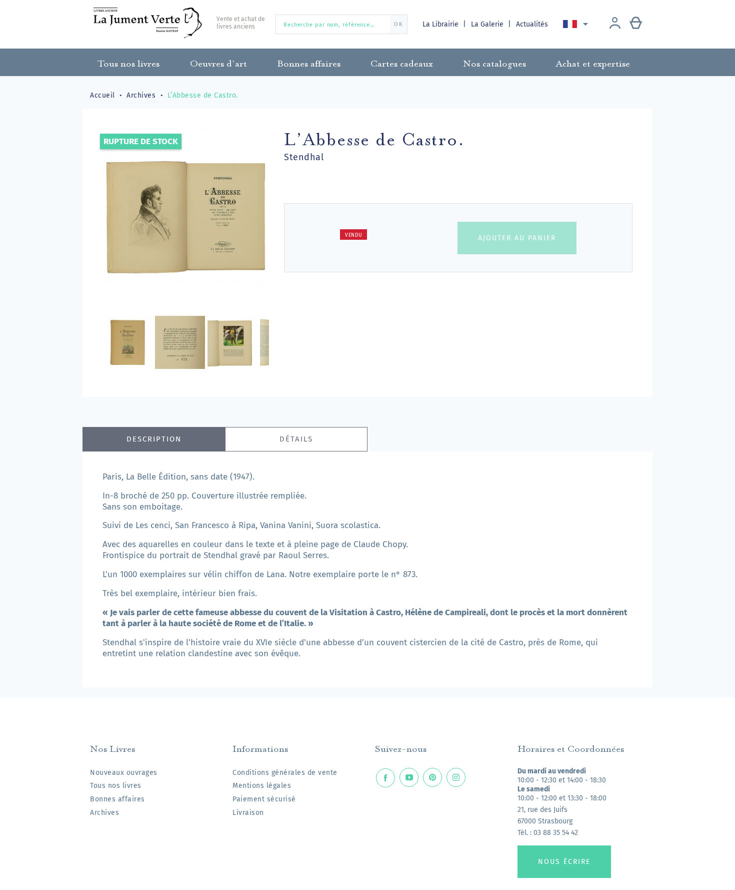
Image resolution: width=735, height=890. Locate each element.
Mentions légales (261, 785)
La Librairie (441, 24)
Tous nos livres (116, 785)
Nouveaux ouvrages (124, 772)
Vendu (353, 235)
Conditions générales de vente (285, 772)
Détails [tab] (296, 438)
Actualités (532, 24)
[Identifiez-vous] (615, 24)
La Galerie (488, 24)
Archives (104, 812)
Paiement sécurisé (264, 799)
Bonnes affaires (117, 799)
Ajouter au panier (517, 238)
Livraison (248, 812)
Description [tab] (154, 438)
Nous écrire (564, 861)
